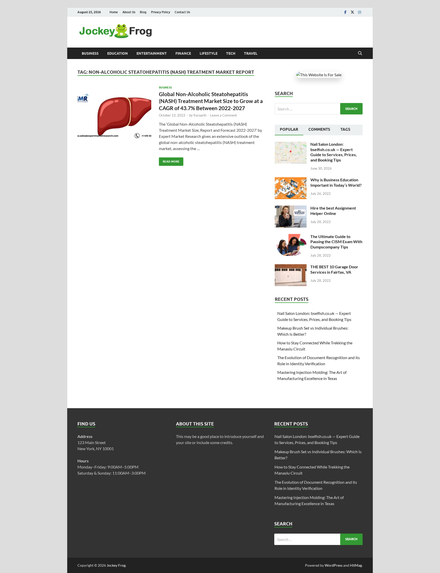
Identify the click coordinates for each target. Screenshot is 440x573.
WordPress (333, 565)
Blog (143, 12)
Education (117, 53)
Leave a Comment (223, 115)
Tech (230, 53)
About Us (128, 12)
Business (90, 53)
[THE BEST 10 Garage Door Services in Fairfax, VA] (291, 267)
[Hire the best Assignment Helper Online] (291, 208)
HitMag (356, 565)
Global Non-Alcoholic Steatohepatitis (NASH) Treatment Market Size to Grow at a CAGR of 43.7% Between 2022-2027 (211, 101)
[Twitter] (352, 12)
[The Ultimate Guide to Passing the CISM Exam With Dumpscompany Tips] (291, 236)
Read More (169, 160)
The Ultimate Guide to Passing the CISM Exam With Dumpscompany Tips (336, 241)
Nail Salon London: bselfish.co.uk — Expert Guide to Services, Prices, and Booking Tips (333, 152)
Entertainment (151, 53)
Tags (345, 129)
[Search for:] (319, 108)
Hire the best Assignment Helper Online (333, 210)
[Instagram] (359, 12)
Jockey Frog (116, 565)
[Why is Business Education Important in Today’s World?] (291, 180)
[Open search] (360, 53)
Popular (289, 129)
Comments (319, 129)
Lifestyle (208, 53)
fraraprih (200, 115)
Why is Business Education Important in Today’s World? (336, 182)
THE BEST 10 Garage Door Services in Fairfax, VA (334, 269)
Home (113, 12)
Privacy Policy (160, 12)
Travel (250, 53)
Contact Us (182, 12)
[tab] (289, 130)
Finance (183, 53)
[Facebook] (345, 12)
